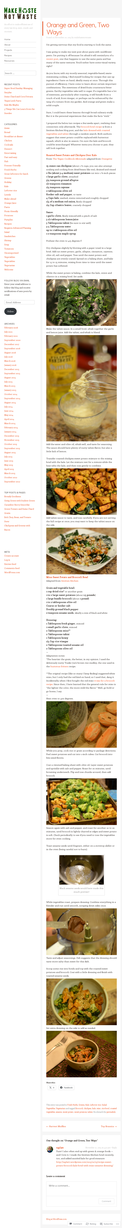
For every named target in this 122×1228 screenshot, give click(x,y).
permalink (111, 1112)
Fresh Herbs (72, 1104)
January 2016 (10, 365)
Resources (9, 60)
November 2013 (11, 440)
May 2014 (8, 415)
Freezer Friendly (12, 165)
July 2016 (8, 356)
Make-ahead (10, 198)
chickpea (87, 1108)
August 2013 (10, 452)
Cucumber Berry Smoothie (17, 504)
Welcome (8, 269)
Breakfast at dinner (13, 136)
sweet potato (68, 1112)
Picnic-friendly (11, 211)
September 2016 (12, 348)
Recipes (8, 55)
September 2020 (12, 340)
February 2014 (11, 427)
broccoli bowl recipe (91, 126)
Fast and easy (10, 157)
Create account (11, 555)
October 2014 (10, 394)
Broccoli (79, 1108)
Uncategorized (11, 252)
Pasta (7, 207)
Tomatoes (9, 248)
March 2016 (9, 360)
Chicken (8, 140)
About (7, 44)
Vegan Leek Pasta (12, 100)
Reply (114, 1147)
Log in (7, 559)
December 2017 (11, 344)
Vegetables (50, 1108)
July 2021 (8, 331)
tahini (90, 1112)
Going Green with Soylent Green (19, 500)
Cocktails (8, 144)
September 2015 (12, 373)
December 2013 (11, 435)
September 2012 (12, 481)
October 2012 (10, 477)
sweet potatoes (80, 1112)
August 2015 (10, 377)
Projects (8, 50)
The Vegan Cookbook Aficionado (69, 158)
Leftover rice (95, 1104)
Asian (7, 128)
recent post (52, 58)
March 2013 (9, 473)
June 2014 (8, 410)
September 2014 (12, 398)
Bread (7, 132)
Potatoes (8, 215)
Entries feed (10, 564)
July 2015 (8, 381)
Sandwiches (9, 236)
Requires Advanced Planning (17, 227)
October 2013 (10, 444)
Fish (6, 161)
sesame (59, 1112)
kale (94, 1108)
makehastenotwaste (82, 37)
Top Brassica (109, 1126)
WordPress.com (12, 572)
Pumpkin (8, 219)
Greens (82, 1104)
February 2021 (11, 335)
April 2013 (9, 469)
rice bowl (105, 1108)
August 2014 (10, 402)
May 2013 (8, 464)
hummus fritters (59, 666)
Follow (10, 311)
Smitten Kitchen (69, 580)
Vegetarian (60, 1108)
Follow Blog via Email (16, 280)
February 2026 (11, 327)
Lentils (7, 194)
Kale (87, 1104)
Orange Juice (10, 202)
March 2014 (9, 423)
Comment (106, 1201)
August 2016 (10, 352)
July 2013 (8, 456)
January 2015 (10, 390)
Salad (104, 1104)
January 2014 (10, 431)
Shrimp (7, 240)
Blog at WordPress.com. (56, 1219)
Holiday (7, 182)
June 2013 (8, 460)
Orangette (106, 158)
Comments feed (11, 568)
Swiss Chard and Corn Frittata (18, 96)
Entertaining (10, 153)
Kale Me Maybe (11, 104)
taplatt (60, 1147)
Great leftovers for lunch (16, 173)
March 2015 (9, 385)
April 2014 (9, 419)
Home (7, 39)
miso (99, 1108)
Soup (6, 244)
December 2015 (11, 369)
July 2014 (8, 406)
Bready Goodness (12, 496)
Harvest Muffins (56, 1126)
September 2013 (12, 448)
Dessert (8, 148)
